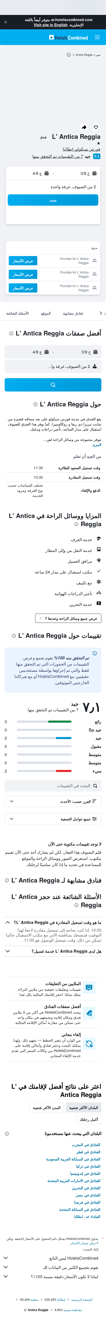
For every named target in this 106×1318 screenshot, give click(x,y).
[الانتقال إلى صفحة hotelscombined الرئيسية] (68, 37)
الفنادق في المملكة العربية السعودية (73, 1158)
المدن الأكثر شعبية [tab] (46, 1107)
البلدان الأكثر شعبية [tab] (83, 1107)
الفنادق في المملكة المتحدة (79, 1209)
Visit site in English (51, 24)
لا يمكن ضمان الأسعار (84, 1243)
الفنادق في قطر (88, 1151)
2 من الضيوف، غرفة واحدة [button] (73, 186)
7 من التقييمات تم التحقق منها (57, 156)
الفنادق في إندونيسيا (85, 1173)
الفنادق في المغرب (86, 1144)
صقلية (34, 1299)
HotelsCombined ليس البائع (73, 1258)
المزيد (96, 444)
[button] (5, 22)
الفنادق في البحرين (86, 1187)
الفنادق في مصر (88, 1194)
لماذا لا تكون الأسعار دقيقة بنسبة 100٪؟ (64, 1276)
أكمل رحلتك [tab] (89, 1119)
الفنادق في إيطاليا (87, 1216)
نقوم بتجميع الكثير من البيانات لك (70, 1267)
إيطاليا (61, 1299)
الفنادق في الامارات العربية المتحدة (74, 1180)
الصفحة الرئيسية (81, 1299)
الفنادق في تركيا (88, 1166)
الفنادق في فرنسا (87, 1202)
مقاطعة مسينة (72, 1309)
